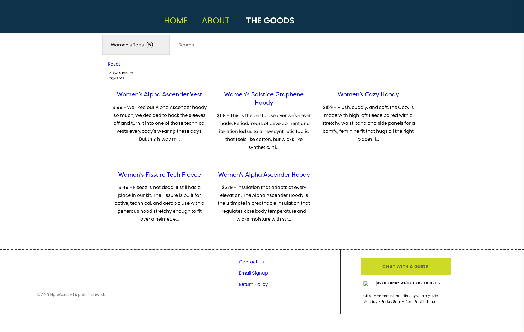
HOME (176, 20)
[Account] (317, 25)
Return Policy (253, 284)
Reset (114, 64)
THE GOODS (270, 20)
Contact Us (251, 262)
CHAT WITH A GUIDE (405, 266)
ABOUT (216, 20)
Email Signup (253, 273)
